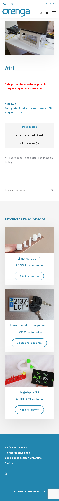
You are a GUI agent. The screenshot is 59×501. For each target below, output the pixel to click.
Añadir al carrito (29, 276)
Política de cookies (16, 447)
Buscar (52, 190)
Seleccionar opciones (29, 342)
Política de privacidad (17, 452)
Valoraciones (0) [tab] (29, 143)
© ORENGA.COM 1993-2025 (29, 491)
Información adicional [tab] (29, 135)
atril (19, 112)
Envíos (9, 463)
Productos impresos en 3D (35, 108)
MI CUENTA (51, 3)
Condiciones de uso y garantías (23, 457)
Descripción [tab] (29, 126)
